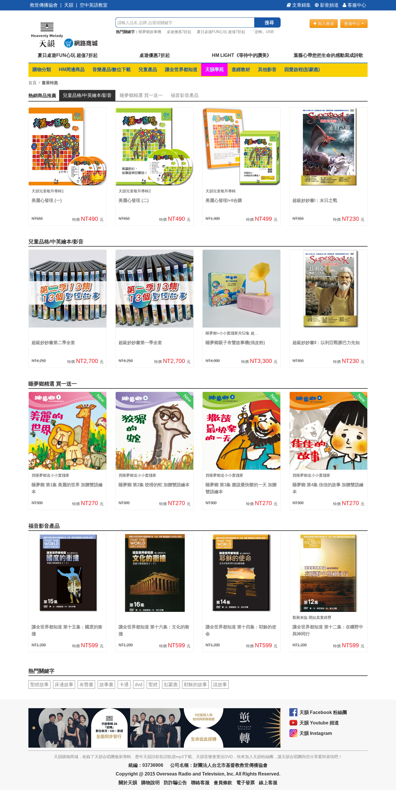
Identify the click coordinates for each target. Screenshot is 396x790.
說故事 (220, 684)
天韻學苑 (214, 69)
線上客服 (268, 782)
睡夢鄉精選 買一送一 (141, 95)
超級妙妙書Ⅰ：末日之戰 (315, 200)
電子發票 (245, 782)
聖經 (153, 684)
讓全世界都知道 (181, 69)
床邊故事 (64, 684)
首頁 (32, 82)
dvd (138, 684)
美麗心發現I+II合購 (224, 200)
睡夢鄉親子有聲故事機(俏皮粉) (235, 342)
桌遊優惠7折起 (179, 32)
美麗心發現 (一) (47, 200)
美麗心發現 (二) (134, 200)
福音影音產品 (185, 95)
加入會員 (325, 23)
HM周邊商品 (72, 69)
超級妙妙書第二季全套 (53, 342)
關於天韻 (128, 782)
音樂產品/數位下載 (111, 69)
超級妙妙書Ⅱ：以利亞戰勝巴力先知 (326, 342)
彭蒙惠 (171, 684)
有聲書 (86, 684)
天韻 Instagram (315, 733)
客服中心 (356, 5)
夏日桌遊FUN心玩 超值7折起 (221, 32)
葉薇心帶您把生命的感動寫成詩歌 (328, 55)
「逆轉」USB (262, 32)
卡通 (124, 684)
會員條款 (223, 782)
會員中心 (353, 23)
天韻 (68, 5)
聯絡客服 (200, 782)
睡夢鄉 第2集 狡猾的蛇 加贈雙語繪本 (154, 484)
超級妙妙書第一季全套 (140, 342)
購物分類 (41, 69)
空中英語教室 (94, 5)
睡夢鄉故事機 (150, 32)
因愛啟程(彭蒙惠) (302, 69)
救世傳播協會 (44, 5)
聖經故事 (39, 684)
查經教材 (241, 69)
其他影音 (267, 69)
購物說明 (150, 782)
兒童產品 (148, 69)
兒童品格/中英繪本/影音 (87, 95)
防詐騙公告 (175, 782)
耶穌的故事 (195, 684)
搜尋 (269, 22)
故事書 (106, 684)
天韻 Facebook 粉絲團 (323, 712)
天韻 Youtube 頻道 (319, 722)
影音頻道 (329, 5)
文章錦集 (301, 5)
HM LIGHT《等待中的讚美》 (241, 55)
